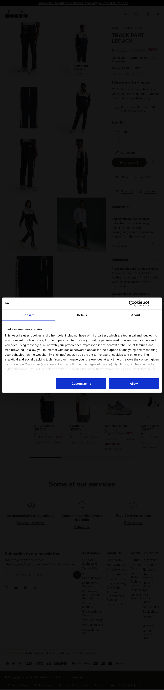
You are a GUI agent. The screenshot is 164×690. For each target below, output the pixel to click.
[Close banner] (158, 303)
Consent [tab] (28, 315)
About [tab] (135, 315)
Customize (79, 383)
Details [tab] (82, 315)
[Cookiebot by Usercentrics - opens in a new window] (131, 304)
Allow (134, 383)
